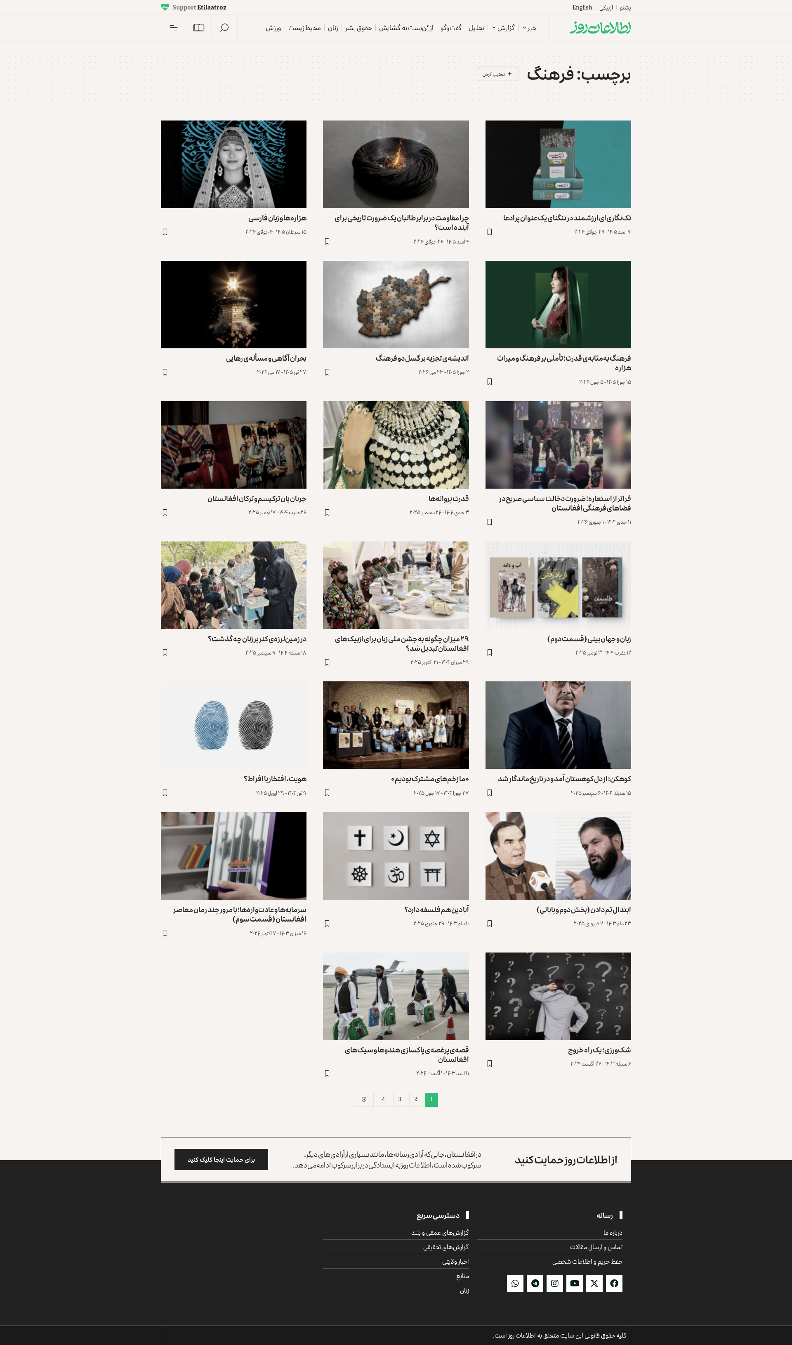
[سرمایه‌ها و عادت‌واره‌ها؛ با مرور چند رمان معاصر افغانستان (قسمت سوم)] (233, 856)
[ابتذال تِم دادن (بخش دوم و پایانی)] (558, 856)
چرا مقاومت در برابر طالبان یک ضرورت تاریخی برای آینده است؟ (402, 222)
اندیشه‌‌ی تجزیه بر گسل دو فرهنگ (422, 358)
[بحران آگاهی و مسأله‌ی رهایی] (233, 304)
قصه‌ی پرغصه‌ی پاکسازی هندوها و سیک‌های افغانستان (407, 1054)
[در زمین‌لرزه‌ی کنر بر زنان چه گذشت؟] (233, 585)
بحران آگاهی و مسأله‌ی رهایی (266, 358)
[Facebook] (614, 1283)
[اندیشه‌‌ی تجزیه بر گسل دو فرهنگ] (396, 304)
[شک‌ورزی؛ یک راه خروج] (558, 996)
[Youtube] (574, 1283)
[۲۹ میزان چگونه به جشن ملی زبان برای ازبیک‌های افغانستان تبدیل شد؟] (396, 585)
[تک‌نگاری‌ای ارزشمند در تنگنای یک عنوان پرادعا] (558, 164)
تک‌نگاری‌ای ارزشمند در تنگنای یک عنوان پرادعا (567, 217)
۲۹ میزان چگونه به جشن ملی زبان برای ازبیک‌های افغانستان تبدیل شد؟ (402, 643)
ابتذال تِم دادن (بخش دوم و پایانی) (584, 909)
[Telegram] (535, 1283)
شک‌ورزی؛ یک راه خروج (599, 1049)
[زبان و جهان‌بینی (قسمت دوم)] (558, 585)
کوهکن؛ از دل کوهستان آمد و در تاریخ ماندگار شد (564, 778)
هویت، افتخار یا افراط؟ (275, 778)
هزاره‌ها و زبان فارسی (277, 217)
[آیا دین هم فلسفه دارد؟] (396, 856)
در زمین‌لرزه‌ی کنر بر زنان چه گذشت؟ (257, 638)
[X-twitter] (594, 1283)
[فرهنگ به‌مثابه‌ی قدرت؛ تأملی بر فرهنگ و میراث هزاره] (558, 304)
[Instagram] (555, 1283)
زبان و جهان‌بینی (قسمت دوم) (589, 638)
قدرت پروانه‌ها (449, 498)
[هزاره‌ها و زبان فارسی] (233, 164)
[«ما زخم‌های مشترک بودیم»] (396, 725)
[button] (224, 28)
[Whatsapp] (515, 1283)
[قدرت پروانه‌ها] (396, 445)
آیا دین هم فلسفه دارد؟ (436, 909)
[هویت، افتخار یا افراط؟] (233, 725)
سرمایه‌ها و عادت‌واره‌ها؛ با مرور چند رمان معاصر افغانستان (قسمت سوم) (239, 914)
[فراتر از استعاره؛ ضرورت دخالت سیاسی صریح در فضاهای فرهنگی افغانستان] (558, 445)
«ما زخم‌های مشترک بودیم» (430, 778)
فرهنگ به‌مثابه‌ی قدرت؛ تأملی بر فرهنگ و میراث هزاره (564, 362)
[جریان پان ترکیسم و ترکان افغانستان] (233, 445)
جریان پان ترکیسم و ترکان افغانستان (256, 498)
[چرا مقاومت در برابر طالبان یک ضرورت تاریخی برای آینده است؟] (396, 164)
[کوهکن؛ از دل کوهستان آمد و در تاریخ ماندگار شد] (558, 725)
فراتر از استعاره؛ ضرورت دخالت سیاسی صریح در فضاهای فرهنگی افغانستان (565, 503)
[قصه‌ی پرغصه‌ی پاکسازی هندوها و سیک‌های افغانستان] (396, 996)
